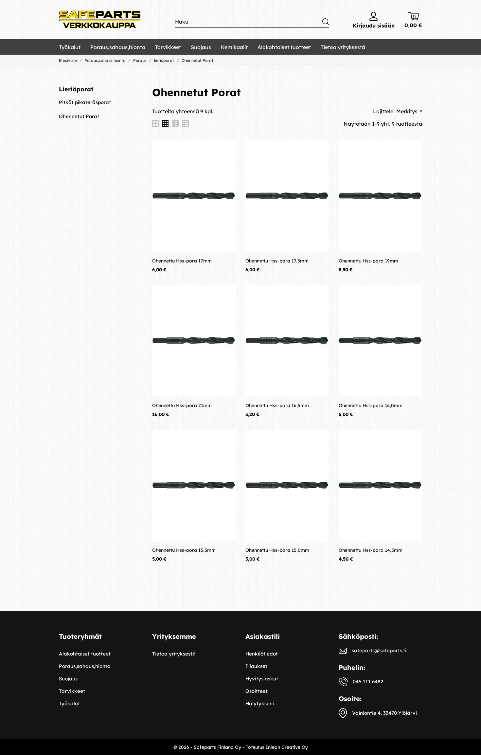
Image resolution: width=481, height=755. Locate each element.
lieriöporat (76, 89)
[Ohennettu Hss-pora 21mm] (225, 294)
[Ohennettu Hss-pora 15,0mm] (319, 439)
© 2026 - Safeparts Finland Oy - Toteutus (219, 747)
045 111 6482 (368, 681)
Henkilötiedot (261, 654)
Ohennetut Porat (79, 116)
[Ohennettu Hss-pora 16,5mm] (319, 294)
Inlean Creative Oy (287, 747)
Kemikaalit (234, 47)
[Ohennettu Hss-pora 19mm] (412, 150)
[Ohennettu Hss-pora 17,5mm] (319, 150)
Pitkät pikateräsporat (85, 102)
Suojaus (201, 47)
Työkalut (69, 47)
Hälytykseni (259, 703)
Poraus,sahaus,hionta (117, 47)
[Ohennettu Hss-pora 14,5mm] (412, 439)
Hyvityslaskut (261, 678)
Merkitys (407, 111)
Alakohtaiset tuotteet (284, 47)
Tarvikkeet (168, 47)
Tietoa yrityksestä (343, 47)
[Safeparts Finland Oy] (100, 19)
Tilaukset (256, 666)
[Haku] (325, 21)
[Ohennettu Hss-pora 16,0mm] (412, 294)
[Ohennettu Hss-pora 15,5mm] (225, 439)
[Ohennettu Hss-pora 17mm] (225, 150)
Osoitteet (256, 691)
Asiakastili (262, 636)
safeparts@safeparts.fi (379, 650)
